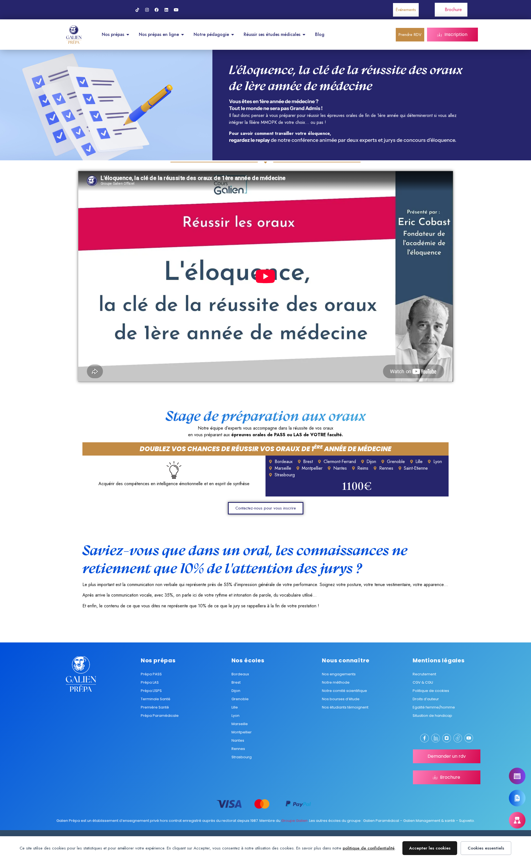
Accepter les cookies (430, 848)
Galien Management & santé (429, 820)
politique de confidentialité (369, 848)
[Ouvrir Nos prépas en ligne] (182, 34)
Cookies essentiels (486, 848)
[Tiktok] (137, 10)
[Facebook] (156, 10)
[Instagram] (147, 10)
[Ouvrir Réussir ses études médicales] (304, 34)
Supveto (466, 820)
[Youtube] (176, 10)
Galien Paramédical (381, 820)
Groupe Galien (294, 820)
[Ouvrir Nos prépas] (128, 34)
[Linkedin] (166, 10)
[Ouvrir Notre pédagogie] (232, 34)
